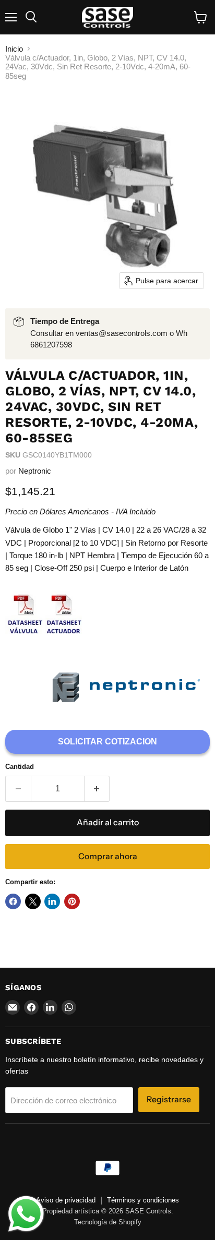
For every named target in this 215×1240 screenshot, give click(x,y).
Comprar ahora (107, 856)
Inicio (14, 48)
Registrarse (169, 1099)
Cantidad (19, 767)
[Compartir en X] (33, 901)
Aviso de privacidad (65, 1200)
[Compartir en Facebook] (13, 901)
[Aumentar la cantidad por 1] (97, 789)
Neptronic (34, 470)
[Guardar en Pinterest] (72, 901)
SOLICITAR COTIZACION (107, 741)
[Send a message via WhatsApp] (26, 1214)
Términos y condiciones (143, 1200)
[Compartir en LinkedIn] (52, 901)
